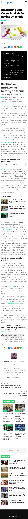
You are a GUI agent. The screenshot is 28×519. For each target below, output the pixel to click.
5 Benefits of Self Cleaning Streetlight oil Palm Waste (17, 467)
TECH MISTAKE (12, 368)
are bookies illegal (8, 335)
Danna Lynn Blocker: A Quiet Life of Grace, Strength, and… (18, 494)
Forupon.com (6, 332)
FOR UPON (21, 368)
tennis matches (6, 169)
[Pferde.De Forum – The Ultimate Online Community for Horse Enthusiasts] (4, 201)
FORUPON (17, 516)
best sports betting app (7, 341)
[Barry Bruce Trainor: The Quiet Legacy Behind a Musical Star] (4, 482)
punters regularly (7, 142)
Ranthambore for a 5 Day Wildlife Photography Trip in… (18, 474)
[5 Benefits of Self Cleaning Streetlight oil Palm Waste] (4, 469)
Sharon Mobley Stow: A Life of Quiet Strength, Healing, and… (17, 488)
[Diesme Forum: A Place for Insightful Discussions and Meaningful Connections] (4, 208)
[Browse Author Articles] (14, 356)
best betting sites (5, 337)
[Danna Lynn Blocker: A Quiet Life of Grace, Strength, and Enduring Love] (4, 495)
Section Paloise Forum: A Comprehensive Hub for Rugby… (16, 215)
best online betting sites (7, 339)
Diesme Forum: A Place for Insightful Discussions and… (17, 207)
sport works (11, 229)
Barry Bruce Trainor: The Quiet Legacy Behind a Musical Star (16, 482)
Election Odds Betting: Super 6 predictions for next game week (11, 386)
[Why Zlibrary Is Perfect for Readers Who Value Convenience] (4, 462)
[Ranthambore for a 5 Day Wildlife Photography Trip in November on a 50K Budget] (4, 475)
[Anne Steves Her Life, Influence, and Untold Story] (4, 502)
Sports (3, 20)
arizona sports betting (19, 335)
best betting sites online (16, 337)
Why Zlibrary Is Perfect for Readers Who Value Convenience (17, 462)
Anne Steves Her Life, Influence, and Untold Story (17, 501)
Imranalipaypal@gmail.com (13, 377)
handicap (11, 286)
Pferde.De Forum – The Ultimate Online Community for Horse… (17, 201)
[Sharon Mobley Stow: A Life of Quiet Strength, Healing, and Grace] (4, 489)
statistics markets (13, 304)
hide (12, 53)
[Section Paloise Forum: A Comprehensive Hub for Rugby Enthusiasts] (4, 215)
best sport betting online (19, 339)
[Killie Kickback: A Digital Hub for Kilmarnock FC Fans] (20, 427)
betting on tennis (7, 106)
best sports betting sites (19, 341)
